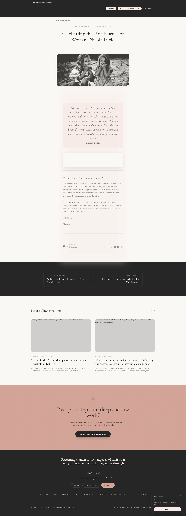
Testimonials (89, 495)
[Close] (181, 496)
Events (111, 8)
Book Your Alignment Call (93, 434)
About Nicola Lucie (48, 495)
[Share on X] (111, 247)
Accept (167, 509)
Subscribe (108, 485)
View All (151, 311)
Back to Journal (64, 20)
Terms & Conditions (119, 495)
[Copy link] (122, 247)
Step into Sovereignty (128, 8)
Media (102, 495)
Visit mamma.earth (69, 495)
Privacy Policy (173, 502)
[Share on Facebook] (115, 247)
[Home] (42, 9)
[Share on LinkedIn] (118, 247)
